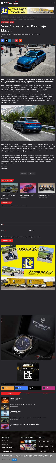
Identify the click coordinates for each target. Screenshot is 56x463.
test (45, 451)
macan (24, 173)
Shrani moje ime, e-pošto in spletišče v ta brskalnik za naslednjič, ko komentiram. (21, 237)
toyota (49, 451)
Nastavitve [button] (5, 459)
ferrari (48, 441)
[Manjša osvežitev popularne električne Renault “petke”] (28, 188)
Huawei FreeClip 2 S (15, 411)
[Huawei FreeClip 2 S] (5, 413)
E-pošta (3, 230)
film (52, 441)
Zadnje (28, 393)
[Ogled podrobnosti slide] (27, 10)
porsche (32, 173)
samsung (46, 448)
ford (40, 443)
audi (40, 441)
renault (40, 448)
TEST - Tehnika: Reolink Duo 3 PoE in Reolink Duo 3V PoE (22, 17)
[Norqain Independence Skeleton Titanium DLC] (5, 406)
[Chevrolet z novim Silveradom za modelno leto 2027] (46, 188)
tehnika (40, 451)
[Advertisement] (28, 302)
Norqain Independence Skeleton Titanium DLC (22, 404)
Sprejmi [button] (14, 459)
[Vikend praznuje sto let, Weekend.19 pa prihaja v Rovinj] (22, 448)
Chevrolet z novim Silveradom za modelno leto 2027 (46, 194)
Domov (3, 19)
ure (53, 451)
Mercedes (41, 446)
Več (9, 459)
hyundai (44, 443)
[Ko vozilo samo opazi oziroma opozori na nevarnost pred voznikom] (9, 188)
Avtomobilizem (13, 19)
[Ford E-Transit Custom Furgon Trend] (33, 445)
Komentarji (45, 393)
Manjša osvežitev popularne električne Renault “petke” (27, 194)
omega (46, 446)
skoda (51, 448)
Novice (7, 19)
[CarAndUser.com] (11, 3)
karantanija (50, 443)
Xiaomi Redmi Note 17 (16, 398)
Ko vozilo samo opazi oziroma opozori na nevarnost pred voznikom (9, 195)
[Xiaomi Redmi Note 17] (5, 400)
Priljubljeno (11, 393)
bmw (44, 441)
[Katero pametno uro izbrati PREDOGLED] (22, 445)
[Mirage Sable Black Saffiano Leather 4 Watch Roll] (33, 448)
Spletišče (31, 230)
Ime (2, 224)
